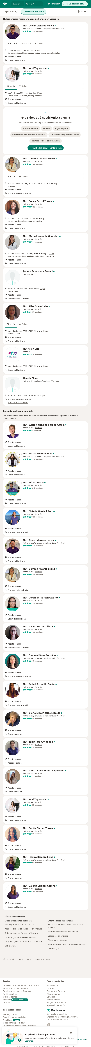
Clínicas (50, 988)
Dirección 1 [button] (12, 43)
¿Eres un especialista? (74, 3)
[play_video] (12, 459)
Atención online (30, 128)
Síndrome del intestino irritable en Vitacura (67, 944)
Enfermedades (53, 999)
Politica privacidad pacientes (16, 988)
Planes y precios (10, 1014)
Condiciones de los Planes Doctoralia (19, 1025)
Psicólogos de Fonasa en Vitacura (20, 924)
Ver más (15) (10, 945)
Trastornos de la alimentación (45, 140)
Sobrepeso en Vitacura (58, 936)
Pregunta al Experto (56, 991)
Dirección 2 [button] (26, 43)
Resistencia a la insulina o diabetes (29, 134)
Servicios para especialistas (15, 1017)
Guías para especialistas (14, 1022)
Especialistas (52, 985)
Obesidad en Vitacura (57, 940)
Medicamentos (53, 994)
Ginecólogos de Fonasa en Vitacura (20, 937)
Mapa (83, 11)
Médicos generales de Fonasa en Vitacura (23, 928)
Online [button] (40, 43)
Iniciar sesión (54, 3)
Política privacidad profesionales (17, 991)
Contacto (7, 1002)
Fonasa (46, 128)
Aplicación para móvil (56, 1005)
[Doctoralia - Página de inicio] (6, 3)
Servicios (51, 997)
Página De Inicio (9, 959)
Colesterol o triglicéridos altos (64, 134)
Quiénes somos (10, 997)
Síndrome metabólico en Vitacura (63, 931)
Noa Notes (11, 1020)
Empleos (15, 999)
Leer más (29, 1041)
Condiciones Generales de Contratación (21, 985)
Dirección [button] (11, 86)
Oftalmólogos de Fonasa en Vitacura (21, 933)
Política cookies (10, 994)
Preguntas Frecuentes (57, 1002)
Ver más (61, 28)
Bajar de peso (61, 128)
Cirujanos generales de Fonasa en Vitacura (24, 941)
